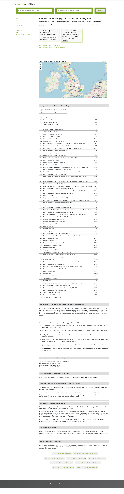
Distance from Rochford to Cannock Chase (85, 453)
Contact (18, 37)
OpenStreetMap (99, 97)
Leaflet (94, 97)
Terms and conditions (56, 484)
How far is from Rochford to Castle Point (61, 463)
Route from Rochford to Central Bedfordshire (87, 463)
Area (17, 32)
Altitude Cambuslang (54, 45)
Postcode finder (20, 30)
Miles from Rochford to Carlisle (97, 458)
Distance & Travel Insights (23, 34)
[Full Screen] (40, 69)
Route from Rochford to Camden (62, 453)
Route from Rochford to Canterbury (54, 458)
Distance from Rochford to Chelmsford (87, 467)
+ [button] (40, 64)
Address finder (20, 28)
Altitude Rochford (43, 45)
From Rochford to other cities (47, 47)
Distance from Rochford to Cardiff (76, 458)
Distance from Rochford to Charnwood (63, 467)
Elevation (18, 23)
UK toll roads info (60, 47)
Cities (17, 21)
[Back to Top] (122, 490)
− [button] (40, 66)
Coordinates (19, 25)
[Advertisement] (26, 63)
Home (17, 18)
